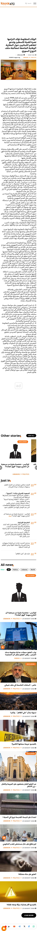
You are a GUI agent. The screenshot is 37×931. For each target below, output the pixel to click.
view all (31, 436)
